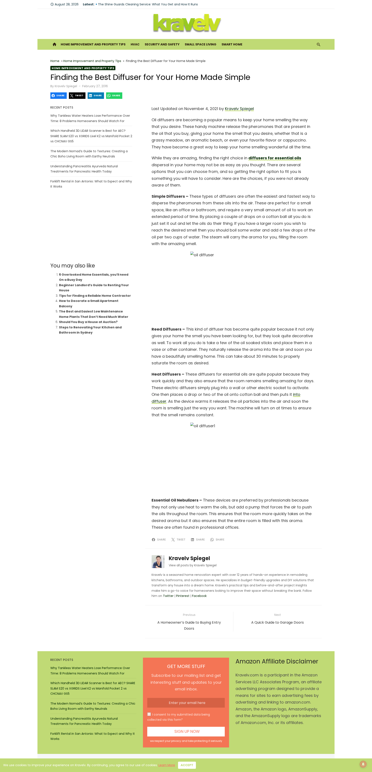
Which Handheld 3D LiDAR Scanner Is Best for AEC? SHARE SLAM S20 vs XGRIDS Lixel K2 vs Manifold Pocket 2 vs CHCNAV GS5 (91, 136)
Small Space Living (200, 44)
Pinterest (182, 596)
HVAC (135, 44)
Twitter (168, 596)
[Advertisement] (91, 226)
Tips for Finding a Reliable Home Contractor (95, 296)
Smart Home (232, 44)
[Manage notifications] (363, 764)
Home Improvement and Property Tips (93, 44)
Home (54, 61)
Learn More (166, 765)
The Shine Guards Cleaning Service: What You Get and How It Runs (148, 4)
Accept (187, 765)
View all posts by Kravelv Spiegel (193, 565)
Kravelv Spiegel (66, 86)
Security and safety (162, 44)
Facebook (199, 596)
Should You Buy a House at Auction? (88, 322)
